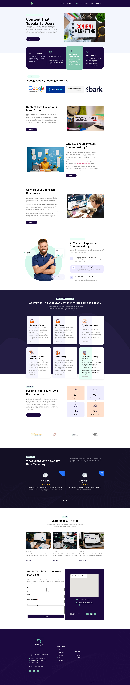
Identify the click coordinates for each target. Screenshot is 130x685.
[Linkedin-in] (95, 614)
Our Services (77, 3)
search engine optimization (83, 163)
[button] (63, 500)
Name (29, 587)
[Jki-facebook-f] (87, 614)
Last (47, 591)
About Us (69, 3)
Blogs (92, 3)
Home (62, 3)
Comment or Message (32, 605)
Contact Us (98, 3)
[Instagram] (91, 614)
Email (29, 594)
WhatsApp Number (32, 599)
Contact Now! (32, 341)
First (28, 591)
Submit (46, 616)
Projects (86, 3)
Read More (28, 560)
